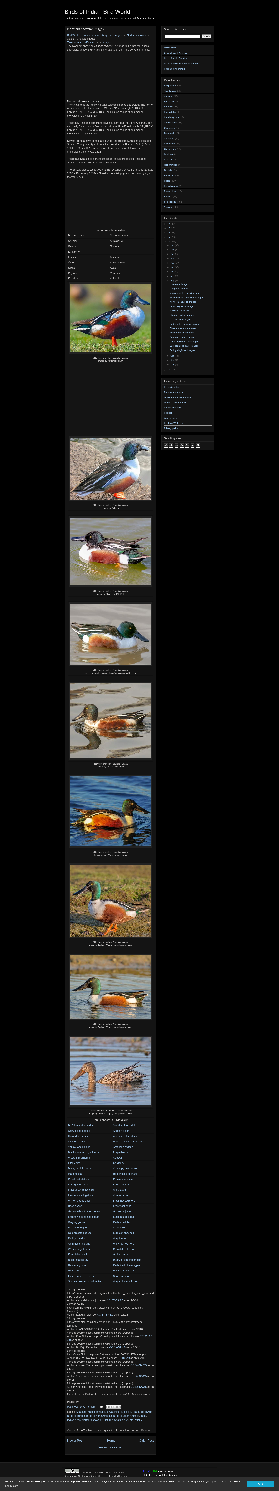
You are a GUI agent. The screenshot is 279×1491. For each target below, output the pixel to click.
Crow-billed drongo (79, 1130)
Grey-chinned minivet (125, 1281)
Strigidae (168, 207)
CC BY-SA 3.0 (105, 1314)
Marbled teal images (180, 310)
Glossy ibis (119, 1227)
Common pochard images (183, 337)
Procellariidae (171, 186)
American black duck (125, 1136)
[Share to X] (113, 1407)
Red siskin (74, 1270)
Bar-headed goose (78, 1227)
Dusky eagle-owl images (182, 306)
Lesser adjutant (122, 1206)
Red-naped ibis (122, 1222)
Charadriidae (170, 122)
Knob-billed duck (78, 1254)
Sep (172, 280)
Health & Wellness (173, 423)
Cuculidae (169, 138)
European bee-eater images (184, 345)
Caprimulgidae (171, 117)
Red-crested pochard (125, 1173)
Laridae (168, 159)
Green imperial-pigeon (81, 1276)
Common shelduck (79, 1243)
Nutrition (168, 412)
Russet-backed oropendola (128, 1141)
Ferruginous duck (78, 1184)
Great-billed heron (123, 1249)
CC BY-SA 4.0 (115, 1300)
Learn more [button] (11, 1486)
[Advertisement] (110, 74)
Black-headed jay (78, 1259)
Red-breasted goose (80, 1233)
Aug (172, 276)
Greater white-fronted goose (84, 1211)
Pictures (108, 1420)
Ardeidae (168, 106)
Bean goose (75, 1206)
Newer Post (75, 1440)
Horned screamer (78, 1136)
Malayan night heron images (184, 293)
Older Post (146, 1440)
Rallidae (168, 196)
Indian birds (74, 1420)
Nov (172, 360)
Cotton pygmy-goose (125, 1168)
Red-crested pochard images (184, 324)
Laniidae (168, 154)
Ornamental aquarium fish (177, 397)
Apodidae (169, 101)
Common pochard (123, 1179)
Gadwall (118, 1157)
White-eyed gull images (182, 332)
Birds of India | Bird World (97, 11)
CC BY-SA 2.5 (138, 1365)
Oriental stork (120, 1195)
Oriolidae (168, 170)
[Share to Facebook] (116, 1407)
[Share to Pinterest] (119, 1407)
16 (169, 232)
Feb (172, 249)
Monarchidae (170, 164)
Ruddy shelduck (77, 1238)
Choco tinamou (77, 1141)
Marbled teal (75, 1173)
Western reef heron (79, 1157)
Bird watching (112, 1411)
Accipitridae (170, 85)
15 (169, 228)
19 (169, 370)
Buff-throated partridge (81, 1125)
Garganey (118, 1163)
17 (169, 237)
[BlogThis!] (110, 1407)
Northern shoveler (137, 35)
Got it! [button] (260, 1484)
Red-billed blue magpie (126, 1265)
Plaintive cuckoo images (182, 315)
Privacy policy (171, 428)
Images (107, 42)
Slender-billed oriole (124, 1125)
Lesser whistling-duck (80, 1195)
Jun (172, 267)
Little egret (74, 1163)
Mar (172, 254)
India (143, 1416)
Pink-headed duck (78, 1179)
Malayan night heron (80, 1168)
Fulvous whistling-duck (81, 1190)
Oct (172, 355)
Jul (172, 271)
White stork (119, 1190)
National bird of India (174, 68)
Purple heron (120, 1152)
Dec (172, 364)
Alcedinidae (170, 91)
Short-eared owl (122, 1276)
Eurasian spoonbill (123, 1233)
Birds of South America (126, 1416)
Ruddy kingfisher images (182, 350)
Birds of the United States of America (183, 63)
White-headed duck (79, 1200)
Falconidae (169, 143)
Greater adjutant (122, 1211)
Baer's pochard (121, 1184)
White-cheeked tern (124, 1270)
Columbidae (170, 133)
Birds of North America (99, 1416)
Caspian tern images (180, 319)
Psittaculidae (170, 191)
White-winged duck (79, 1249)
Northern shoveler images (183, 302)
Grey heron (119, 1238)
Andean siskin (121, 1130)
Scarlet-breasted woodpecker (85, 1281)
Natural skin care (172, 407)
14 (169, 224)
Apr (172, 258)
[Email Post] (101, 1406)
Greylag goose (76, 1222)
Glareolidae (170, 149)
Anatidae (81, 1411)
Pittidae (168, 180)
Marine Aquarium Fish (175, 402)
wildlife (139, 1420)
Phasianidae (170, 175)
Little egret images (179, 284)
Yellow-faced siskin (79, 1147)
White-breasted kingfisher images (187, 297)
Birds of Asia (145, 1411)
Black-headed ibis (123, 1216)
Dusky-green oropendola (127, 1259)
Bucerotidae (170, 112)
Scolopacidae (171, 202)
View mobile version (110, 1447)
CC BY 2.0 (124, 1358)
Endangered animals (174, 392)
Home (111, 1440)
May (172, 263)
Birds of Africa (129, 1411)
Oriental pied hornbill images (184, 341)
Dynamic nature (172, 387)
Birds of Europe (76, 1416)
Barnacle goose (77, 1265)
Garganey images (179, 288)
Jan (172, 245)
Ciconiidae (169, 128)
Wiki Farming (170, 418)
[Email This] (107, 1407)
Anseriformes (95, 1411)
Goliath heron (121, 1254)
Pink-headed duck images (183, 328)
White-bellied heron (124, 1243)
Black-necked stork (124, 1200)
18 (169, 241)
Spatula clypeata (123, 1420)
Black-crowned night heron (83, 1152)
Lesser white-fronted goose (83, 1216)
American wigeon (123, 1147)
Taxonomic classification (81, 42)
